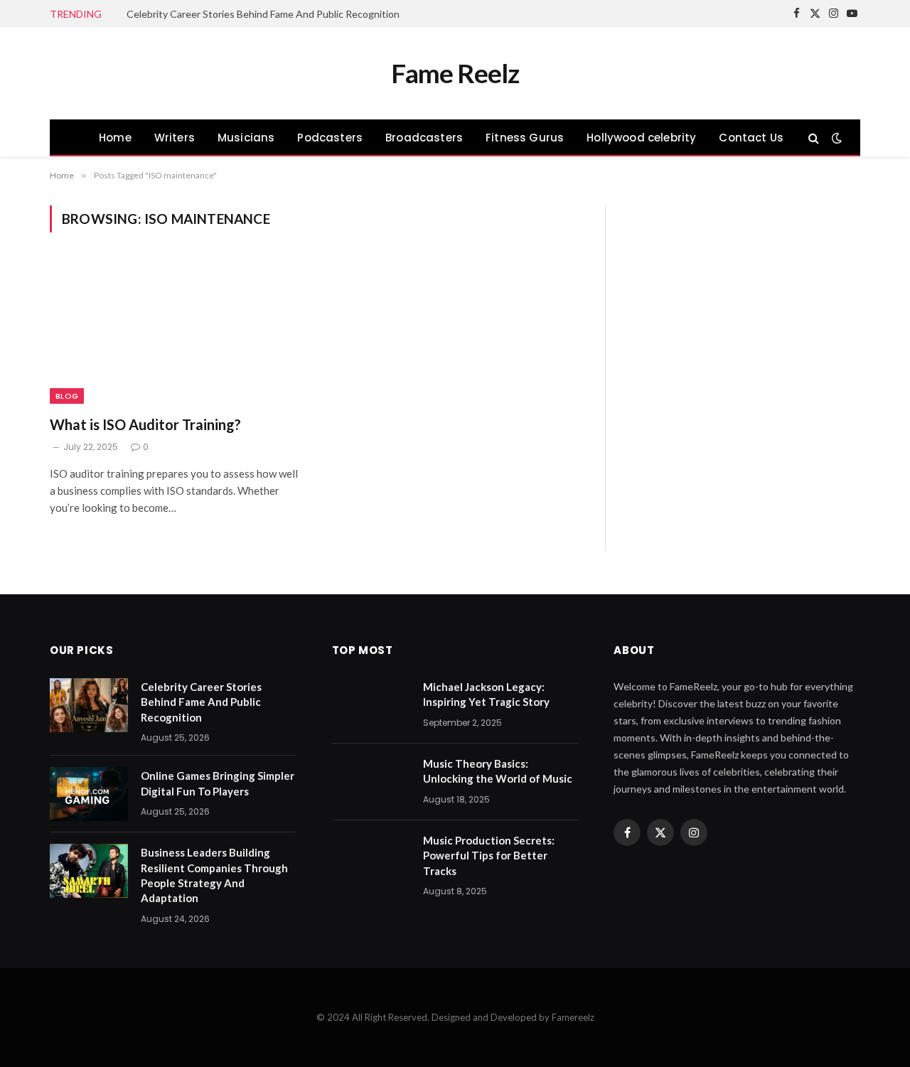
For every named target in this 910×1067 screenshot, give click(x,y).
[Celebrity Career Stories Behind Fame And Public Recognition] (89, 705)
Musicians (246, 137)
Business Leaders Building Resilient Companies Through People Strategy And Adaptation (214, 875)
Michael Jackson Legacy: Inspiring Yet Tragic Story (486, 694)
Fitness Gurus (525, 137)
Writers (174, 137)
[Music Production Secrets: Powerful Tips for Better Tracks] (371, 859)
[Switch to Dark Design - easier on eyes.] (835, 138)
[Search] (813, 138)
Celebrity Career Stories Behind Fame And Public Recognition (263, 14)
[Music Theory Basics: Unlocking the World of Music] (371, 782)
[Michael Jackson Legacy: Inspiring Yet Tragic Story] (371, 705)
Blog (66, 396)
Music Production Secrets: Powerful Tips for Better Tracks (489, 855)
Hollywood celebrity (641, 137)
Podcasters (330, 137)
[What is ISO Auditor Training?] (176, 332)
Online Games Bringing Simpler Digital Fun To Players (217, 783)
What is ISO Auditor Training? (145, 424)
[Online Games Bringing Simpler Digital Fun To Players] (89, 794)
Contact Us (751, 137)
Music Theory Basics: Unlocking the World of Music (497, 771)
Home (115, 137)
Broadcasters (424, 137)
